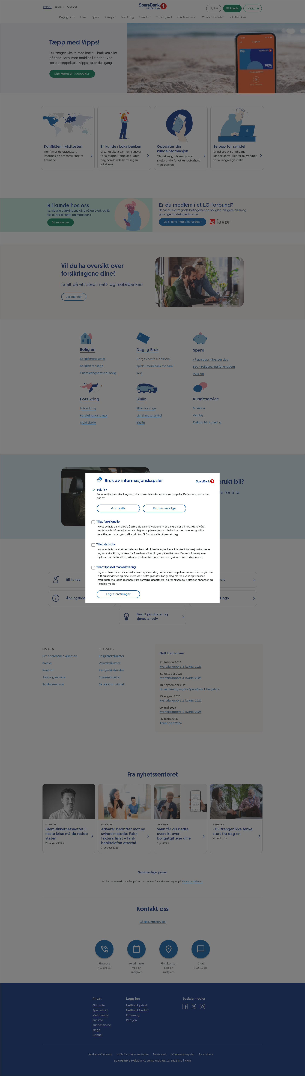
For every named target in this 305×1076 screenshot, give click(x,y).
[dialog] (152, 538)
